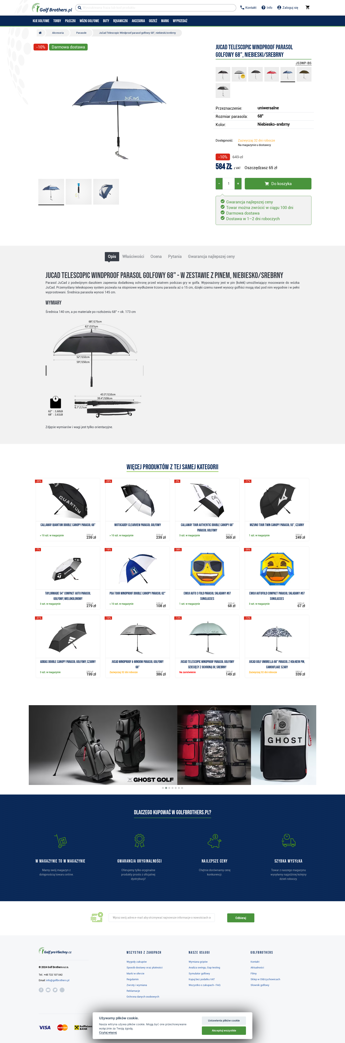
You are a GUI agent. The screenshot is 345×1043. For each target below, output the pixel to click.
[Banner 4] (172, 788)
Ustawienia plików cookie (224, 1020)
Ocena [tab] (156, 256)
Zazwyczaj (256, 140)
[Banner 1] (163, 788)
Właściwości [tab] (133, 256)
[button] (38, 114)
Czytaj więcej (108, 1032)
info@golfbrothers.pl (57, 980)
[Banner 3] (169, 788)
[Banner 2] (166, 788)
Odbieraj (240, 918)
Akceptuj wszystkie (224, 1030)
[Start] (41, 33)
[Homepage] (52, 8)
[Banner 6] (179, 788)
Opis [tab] (112, 256)
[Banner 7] (182, 788)
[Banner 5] (176, 788)
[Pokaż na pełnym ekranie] (38, 58)
